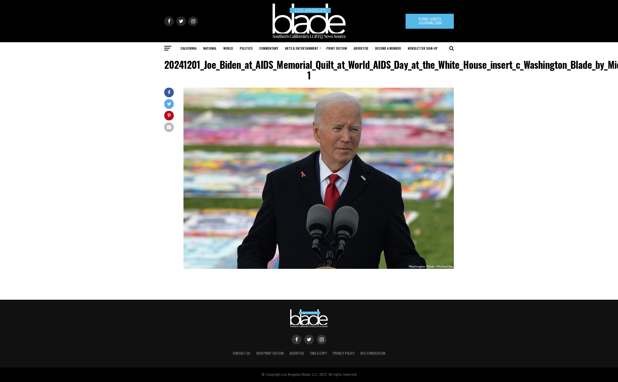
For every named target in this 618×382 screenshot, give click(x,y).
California (189, 48)
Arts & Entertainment (301, 48)
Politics (246, 48)
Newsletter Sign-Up (423, 48)
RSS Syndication (372, 353)
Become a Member (388, 48)
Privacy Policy (344, 353)
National (210, 48)
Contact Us (241, 353)
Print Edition (336, 48)
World (228, 48)
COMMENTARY (268, 48)
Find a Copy (318, 353)
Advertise (361, 48)
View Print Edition (270, 353)
